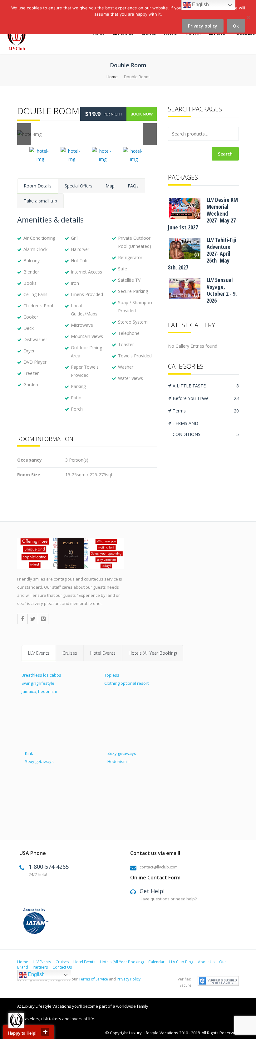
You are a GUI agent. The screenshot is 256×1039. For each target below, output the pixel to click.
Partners (40, 967)
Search (225, 154)
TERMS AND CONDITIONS (206, 428)
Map (110, 186)
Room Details (38, 186)
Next (150, 134)
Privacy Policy (128, 979)
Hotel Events (103, 653)
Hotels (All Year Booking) (153, 653)
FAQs (133, 186)
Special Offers (78, 186)
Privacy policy (202, 26)
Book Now (141, 114)
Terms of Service (93, 979)
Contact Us (62, 967)
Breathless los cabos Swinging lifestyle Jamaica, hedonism (41, 683)
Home (112, 76)
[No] (248, 21)
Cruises (69, 653)
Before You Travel (206, 398)
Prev (24, 134)
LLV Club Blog (181, 962)
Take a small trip (40, 201)
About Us (206, 962)
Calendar (156, 962)
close (45, 1032)
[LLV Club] (20, 38)
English (36, 974)
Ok (236, 26)
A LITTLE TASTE (206, 386)
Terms (206, 411)
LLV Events (38, 653)
